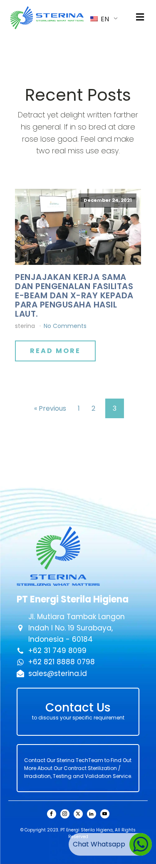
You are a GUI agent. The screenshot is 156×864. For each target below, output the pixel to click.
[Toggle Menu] (140, 17)
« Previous (50, 408)
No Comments (65, 326)
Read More (55, 351)
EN (104, 19)
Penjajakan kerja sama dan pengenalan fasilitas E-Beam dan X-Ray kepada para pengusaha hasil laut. (74, 295)
